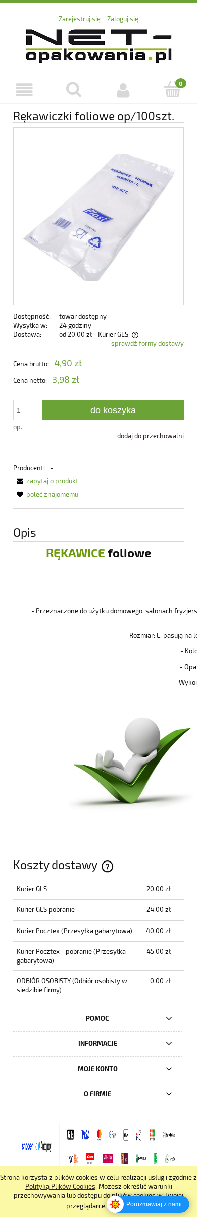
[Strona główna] (99, 44)
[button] (25, 90)
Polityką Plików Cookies (60, 1186)
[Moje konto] (123, 90)
